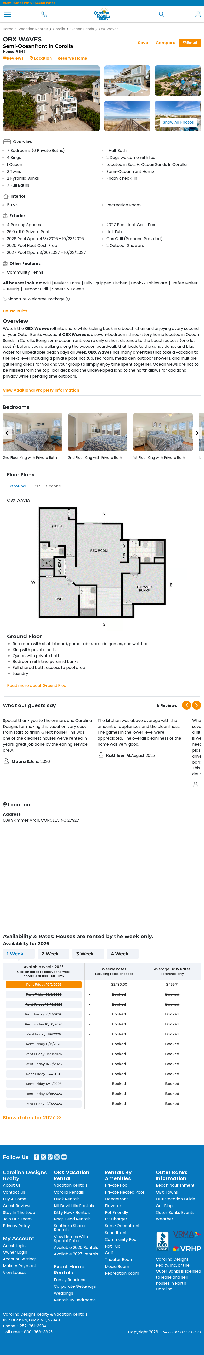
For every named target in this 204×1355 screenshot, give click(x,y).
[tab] (18, 486)
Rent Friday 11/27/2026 (44, 1064)
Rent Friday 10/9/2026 (43, 994)
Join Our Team (17, 1219)
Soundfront (116, 1233)
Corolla (59, 28)
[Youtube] (64, 1157)
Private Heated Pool (124, 1192)
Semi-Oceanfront (122, 1226)
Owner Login (15, 1252)
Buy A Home (14, 1199)
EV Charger (116, 1219)
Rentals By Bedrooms (75, 1300)
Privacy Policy (16, 1226)
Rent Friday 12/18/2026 (44, 1094)
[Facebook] (36, 1157)
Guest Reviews (17, 1206)
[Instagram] (57, 1157)
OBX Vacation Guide (175, 1199)
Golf (109, 1253)
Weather (164, 1219)
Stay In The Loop (19, 1212)
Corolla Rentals (69, 1192)
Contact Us (14, 1192)
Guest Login (14, 1246)
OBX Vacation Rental (71, 1175)
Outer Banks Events (175, 1212)
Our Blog (164, 1206)
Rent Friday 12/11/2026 (43, 1084)
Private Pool (116, 1185)
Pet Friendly (116, 1212)
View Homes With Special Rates (29, 3)
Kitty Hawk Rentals (72, 1212)
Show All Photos (178, 122)
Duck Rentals (67, 1199)
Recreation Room (122, 1273)
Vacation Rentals (33, 28)
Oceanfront (116, 1199)
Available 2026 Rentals (76, 1247)
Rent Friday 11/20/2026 (43, 1054)
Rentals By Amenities (118, 1175)
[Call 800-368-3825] (44, 14)
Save (143, 43)
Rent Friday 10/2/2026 (43, 984)
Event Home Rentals (69, 1269)
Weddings (63, 1293)
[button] (161, 14)
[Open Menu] (7, 14)
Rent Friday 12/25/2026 (43, 1104)
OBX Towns (167, 1192)
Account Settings (20, 1259)
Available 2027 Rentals (76, 1254)
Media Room (117, 1266)
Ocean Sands (82, 28)
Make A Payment (19, 1266)
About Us (12, 1185)
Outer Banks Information (171, 1175)
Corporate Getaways (75, 1286)
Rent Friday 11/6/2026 (43, 1034)
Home (8, 28)
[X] (43, 1157)
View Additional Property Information (41, 390)
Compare (165, 43)
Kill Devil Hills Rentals (74, 1206)
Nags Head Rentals (72, 1219)
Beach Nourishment (175, 1185)
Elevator (113, 1206)
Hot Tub (112, 1246)
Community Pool (121, 1239)
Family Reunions (69, 1280)
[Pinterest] (50, 1157)
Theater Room (119, 1259)
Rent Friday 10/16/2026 (43, 1004)
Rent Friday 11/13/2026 (43, 1044)
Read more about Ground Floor (37, 685)
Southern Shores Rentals (70, 1228)
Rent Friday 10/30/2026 (43, 1024)
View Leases (14, 1272)
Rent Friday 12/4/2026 (43, 1074)
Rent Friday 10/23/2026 (43, 1014)
